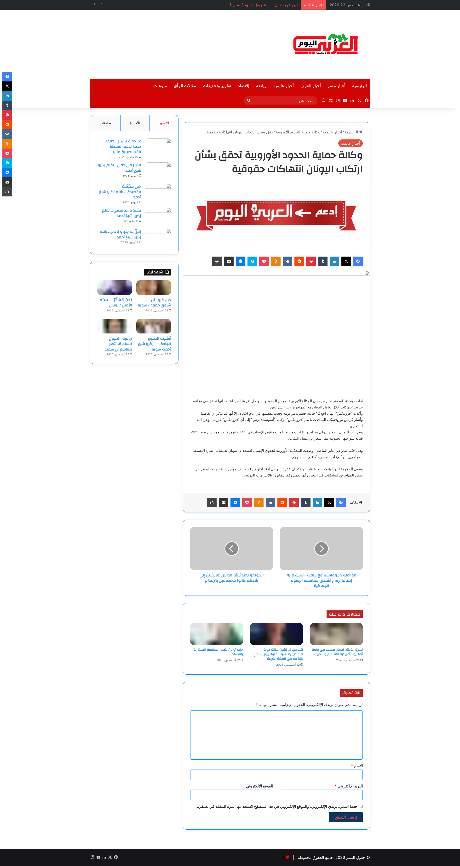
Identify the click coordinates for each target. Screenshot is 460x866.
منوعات (160, 86)
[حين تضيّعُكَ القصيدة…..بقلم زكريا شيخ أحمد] (158, 193)
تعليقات (105, 123)
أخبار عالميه (332, 132)
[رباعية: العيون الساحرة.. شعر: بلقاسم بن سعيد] (114, 326)
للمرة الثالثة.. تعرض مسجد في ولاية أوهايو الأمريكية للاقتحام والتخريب (337, 652)
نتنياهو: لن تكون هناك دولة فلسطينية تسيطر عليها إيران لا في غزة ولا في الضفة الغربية (278, 654)
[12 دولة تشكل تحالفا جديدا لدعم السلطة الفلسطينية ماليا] (158, 147)
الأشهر (164, 123)
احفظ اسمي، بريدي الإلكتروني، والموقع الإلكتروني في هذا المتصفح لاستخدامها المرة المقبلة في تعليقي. (277, 806)
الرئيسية (359, 86)
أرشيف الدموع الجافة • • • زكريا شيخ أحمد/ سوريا (154, 344)
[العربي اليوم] (326, 44)
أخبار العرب (310, 86)
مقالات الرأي (185, 86)
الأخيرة (135, 123)
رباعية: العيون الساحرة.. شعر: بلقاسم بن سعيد (118, 344)
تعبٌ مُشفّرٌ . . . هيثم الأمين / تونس (116, 302)
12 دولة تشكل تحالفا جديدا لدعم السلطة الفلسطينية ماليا (123, 146)
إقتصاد (243, 86)
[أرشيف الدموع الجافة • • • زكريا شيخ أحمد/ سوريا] (153, 326)
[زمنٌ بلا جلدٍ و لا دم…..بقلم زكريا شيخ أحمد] (158, 238)
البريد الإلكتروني (348, 786)
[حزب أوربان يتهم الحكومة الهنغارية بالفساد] (216, 634)
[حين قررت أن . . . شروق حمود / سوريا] (153, 287)
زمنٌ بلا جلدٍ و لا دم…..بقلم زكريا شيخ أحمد (120, 234)
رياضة (261, 86)
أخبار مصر (336, 86)
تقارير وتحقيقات (217, 86)
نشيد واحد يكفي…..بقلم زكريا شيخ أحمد (121, 213)
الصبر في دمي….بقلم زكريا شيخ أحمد (119, 167)
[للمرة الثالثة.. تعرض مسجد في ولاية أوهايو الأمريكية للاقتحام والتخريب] (336, 634)
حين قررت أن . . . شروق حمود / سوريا (264, 4)
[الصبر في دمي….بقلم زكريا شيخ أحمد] (158, 171)
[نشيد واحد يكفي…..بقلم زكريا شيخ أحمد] (158, 217)
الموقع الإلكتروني (259, 786)
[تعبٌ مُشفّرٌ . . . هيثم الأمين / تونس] (114, 287)
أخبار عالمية (283, 86)
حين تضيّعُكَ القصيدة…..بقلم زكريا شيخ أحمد (120, 192)
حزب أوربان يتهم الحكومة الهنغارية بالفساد (218, 652)
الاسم (357, 765)
